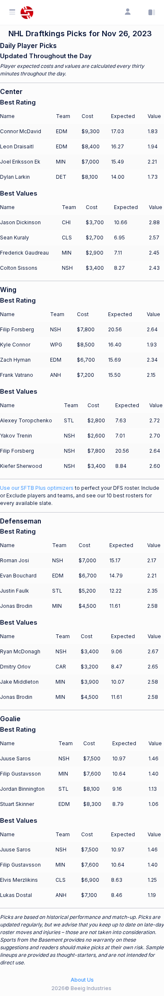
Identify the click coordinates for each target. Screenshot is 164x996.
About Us (82, 980)
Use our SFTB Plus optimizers (37, 488)
